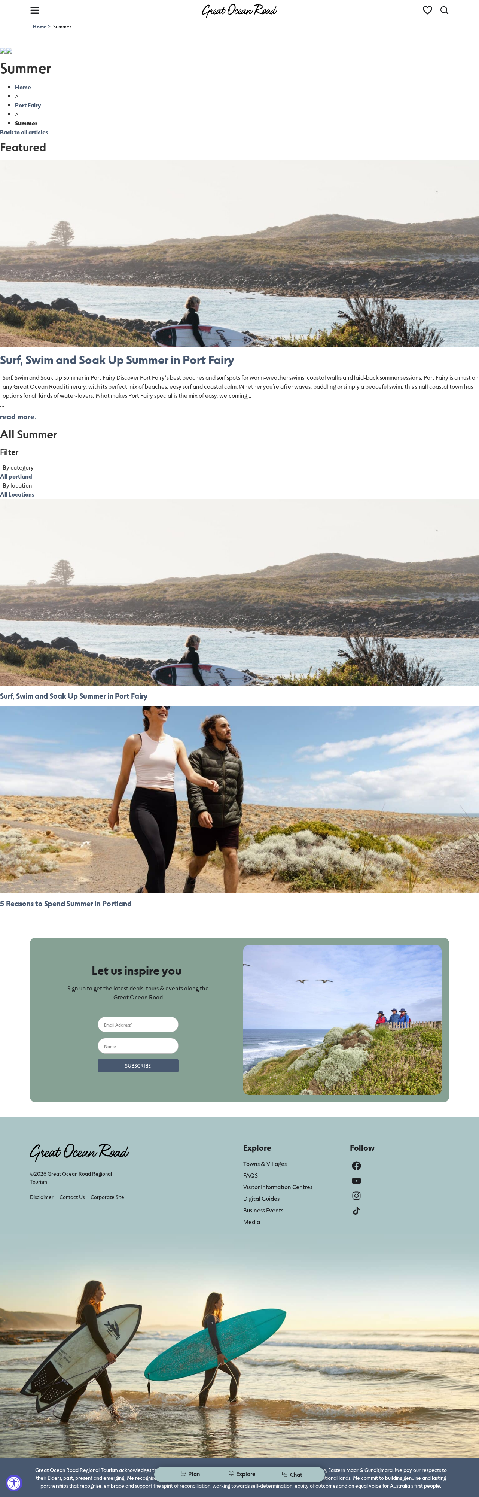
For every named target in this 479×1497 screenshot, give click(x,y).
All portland (16, 476)
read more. (18, 416)
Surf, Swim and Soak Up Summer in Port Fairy (117, 359)
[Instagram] (356, 1195)
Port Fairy (28, 105)
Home (40, 26)
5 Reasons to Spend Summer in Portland (66, 903)
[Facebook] (356, 1165)
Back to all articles (24, 132)
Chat (296, 1474)
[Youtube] (356, 1180)
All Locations (17, 494)
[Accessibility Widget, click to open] (14, 1483)
